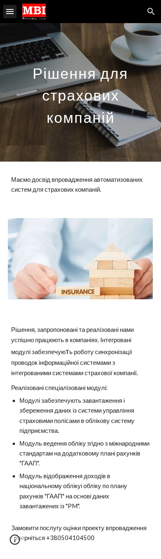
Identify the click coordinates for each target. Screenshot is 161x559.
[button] (10, 11)
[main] (80, 92)
